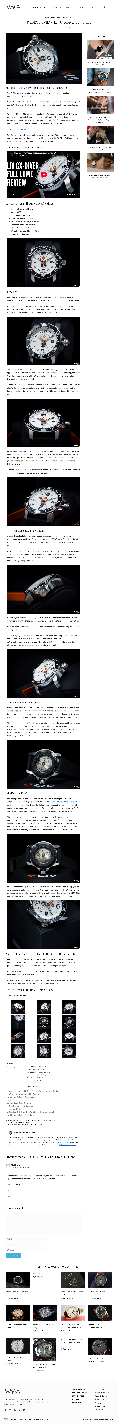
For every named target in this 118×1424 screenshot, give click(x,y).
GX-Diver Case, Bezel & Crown (19, 1103)
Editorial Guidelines (102, 1392)
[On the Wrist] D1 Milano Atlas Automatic (20, 1122)
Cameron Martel (52, 27)
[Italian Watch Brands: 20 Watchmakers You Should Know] (100, 135)
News (81, 7)
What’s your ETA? (13, 1109)
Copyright (98, 1403)
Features (70, 7)
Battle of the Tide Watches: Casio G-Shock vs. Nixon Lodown (71, 1342)
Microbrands (26, 1120)
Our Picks (58, 7)
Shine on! (10, 1100)
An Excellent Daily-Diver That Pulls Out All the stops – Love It (30, 1112)
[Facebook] (5, 1410)
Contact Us (99, 1409)
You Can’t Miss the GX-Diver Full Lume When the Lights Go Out (33, 1091)
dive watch (29, 102)
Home (47, 17)
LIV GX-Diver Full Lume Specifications (21, 1097)
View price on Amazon (16, 129)
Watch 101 (93, 7)
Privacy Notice (100, 1399)
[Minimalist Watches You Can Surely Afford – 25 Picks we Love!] (100, 163)
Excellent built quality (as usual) (21, 1106)
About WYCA (99, 1389)
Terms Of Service (101, 1396)
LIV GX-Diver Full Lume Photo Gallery (21, 1115)
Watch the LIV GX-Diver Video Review (24, 1094)
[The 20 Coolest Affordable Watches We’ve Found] (100, 50)
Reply (10, 1196)
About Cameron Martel (24, 1133)
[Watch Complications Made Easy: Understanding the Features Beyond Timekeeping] (100, 105)
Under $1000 (67, 17)
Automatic (11, 1120)
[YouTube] (14, 1410)
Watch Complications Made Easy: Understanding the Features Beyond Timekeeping (99, 120)
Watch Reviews (39, 7)
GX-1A (28, 451)
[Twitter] (19, 1410)
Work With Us (100, 1406)
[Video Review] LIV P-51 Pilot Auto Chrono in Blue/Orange (25, 1124)
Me (26, 93)
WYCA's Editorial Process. (67, 1145)
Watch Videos (38, 1274)
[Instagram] (10, 1410)
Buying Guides (78, 1396)
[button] (104, 7)
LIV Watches (18, 1120)
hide (36, 1086)
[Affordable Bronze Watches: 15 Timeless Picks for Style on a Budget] (100, 77)
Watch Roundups (79, 1392)
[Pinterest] (24, 1410)
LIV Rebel (18, 451)
